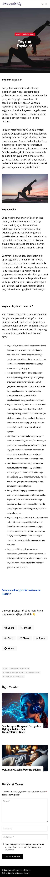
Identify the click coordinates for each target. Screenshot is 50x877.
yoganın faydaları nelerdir (13, 677)
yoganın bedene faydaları (19, 668)
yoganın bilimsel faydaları (13, 672)
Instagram (19, 873)
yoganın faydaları (32, 672)
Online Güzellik (8, 873)
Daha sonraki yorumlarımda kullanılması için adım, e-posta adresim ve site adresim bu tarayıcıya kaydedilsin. (24, 847)
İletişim (26, 873)
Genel (18, 34)
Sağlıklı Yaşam (28, 34)
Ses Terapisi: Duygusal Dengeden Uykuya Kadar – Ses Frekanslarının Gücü (21, 729)
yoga (5, 668)
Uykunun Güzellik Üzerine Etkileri (21, 769)
